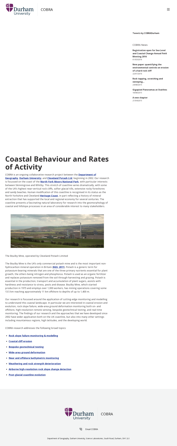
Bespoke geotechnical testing (26, 346)
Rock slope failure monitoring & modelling (33, 335)
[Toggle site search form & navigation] (169, 9)
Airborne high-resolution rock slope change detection (40, 369)
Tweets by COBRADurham (146, 33)
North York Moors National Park (59, 181)
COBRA (47, 9)
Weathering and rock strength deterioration (35, 363)
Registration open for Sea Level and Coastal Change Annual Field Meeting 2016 (150, 53)
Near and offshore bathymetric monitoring (34, 358)
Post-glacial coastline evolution (27, 374)
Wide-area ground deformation (27, 352)
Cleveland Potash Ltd (59, 178)
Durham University (30, 178)
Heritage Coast (49, 195)
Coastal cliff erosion (20, 341)
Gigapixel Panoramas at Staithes (150, 89)
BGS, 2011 (58, 267)
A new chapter (140, 97)
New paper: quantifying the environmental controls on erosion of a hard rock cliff (151, 67)
